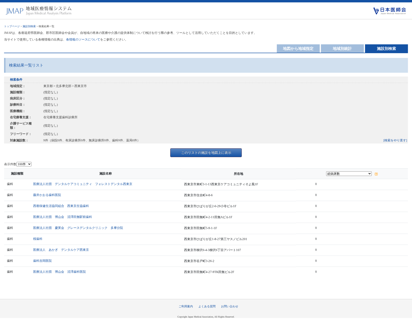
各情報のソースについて (83, 39)
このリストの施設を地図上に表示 (206, 152)
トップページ (12, 26)
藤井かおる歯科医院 (47, 195)
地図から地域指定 (298, 48)
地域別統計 (342, 48)
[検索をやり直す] (395, 140)
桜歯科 (37, 239)
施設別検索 (29, 26)
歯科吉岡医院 (42, 260)
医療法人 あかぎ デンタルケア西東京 (61, 250)
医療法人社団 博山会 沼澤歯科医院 (59, 271)
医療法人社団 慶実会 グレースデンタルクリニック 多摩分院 (78, 228)
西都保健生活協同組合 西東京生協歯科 (61, 206)
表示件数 (10, 164)
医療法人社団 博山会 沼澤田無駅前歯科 (62, 217)
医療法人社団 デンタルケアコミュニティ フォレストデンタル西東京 (82, 184)
